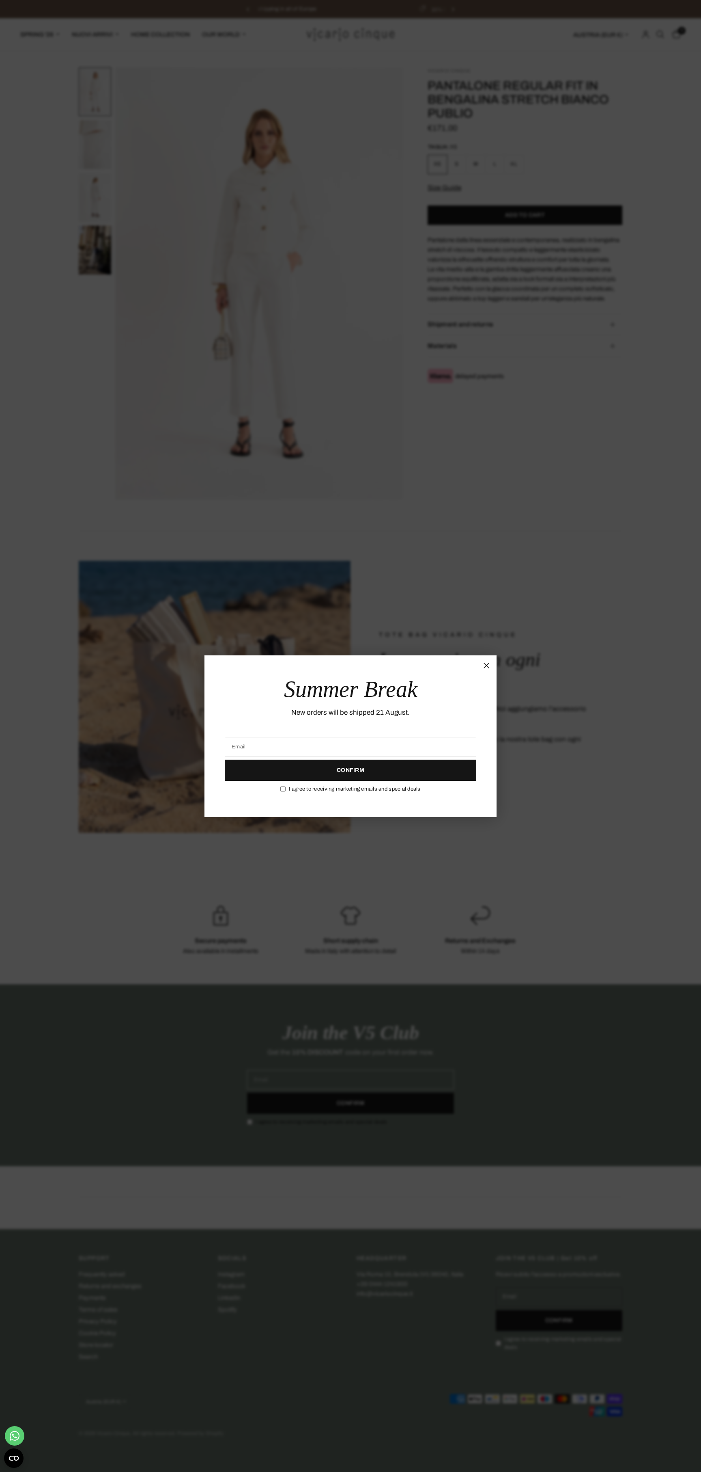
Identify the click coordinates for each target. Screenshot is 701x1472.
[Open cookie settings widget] (14, 1458)
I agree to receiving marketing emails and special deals (354, 789)
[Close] (486, 665)
